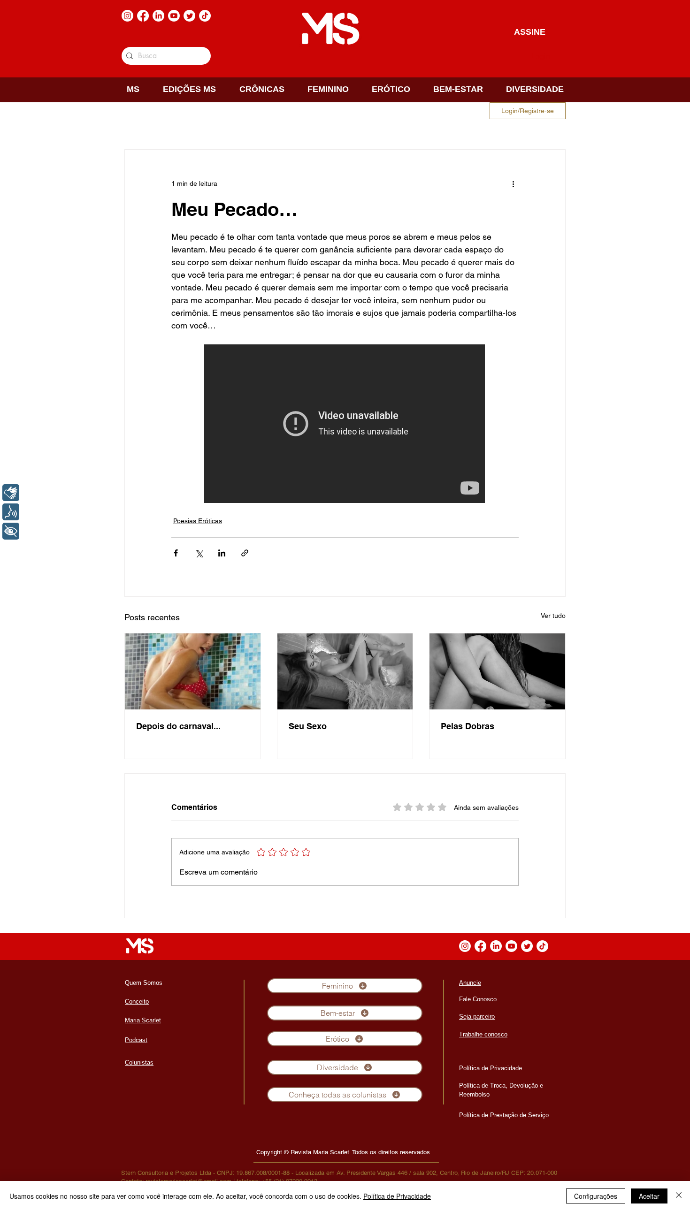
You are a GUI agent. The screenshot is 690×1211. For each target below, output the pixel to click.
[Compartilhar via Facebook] (175, 552)
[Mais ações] (513, 183)
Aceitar (649, 1196)
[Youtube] (174, 16)
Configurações (595, 1196)
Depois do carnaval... (178, 726)
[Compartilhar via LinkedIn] (221, 552)
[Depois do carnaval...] (193, 671)
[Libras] (10, 492)
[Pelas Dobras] (497, 671)
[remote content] (345, 424)
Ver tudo (553, 615)
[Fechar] (678, 1195)
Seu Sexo (308, 726)
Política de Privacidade (397, 1196)
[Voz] (10, 511)
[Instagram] (127, 16)
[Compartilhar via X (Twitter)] (198, 552)
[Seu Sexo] (345, 671)
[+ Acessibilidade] (10, 531)
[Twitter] (189, 16)
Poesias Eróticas (197, 521)
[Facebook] (143, 16)
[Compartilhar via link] (244, 552)
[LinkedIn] (158, 16)
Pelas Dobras (467, 726)
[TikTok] (205, 16)
